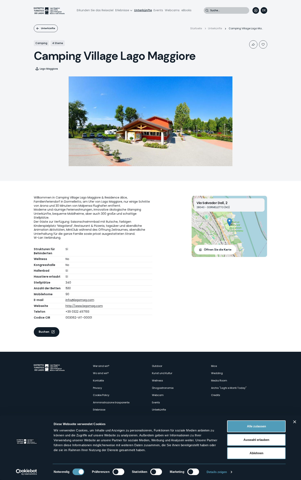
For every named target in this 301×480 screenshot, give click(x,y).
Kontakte (98, 380)
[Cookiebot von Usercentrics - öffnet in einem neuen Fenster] (26, 472)
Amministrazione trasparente (111, 402)
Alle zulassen (256, 426)
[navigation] (264, 10)
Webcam (158, 395)
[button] (229, 222)
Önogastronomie (162, 388)
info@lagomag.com (80, 300)
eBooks (186, 10)
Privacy (97, 388)
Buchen (44, 332)
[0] (263, 44)
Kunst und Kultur (162, 373)
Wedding (217, 373)
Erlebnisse (122, 10)
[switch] (118, 472)
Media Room (219, 380)
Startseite (196, 28)
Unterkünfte (143, 10)
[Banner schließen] (294, 421)
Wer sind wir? (101, 366)
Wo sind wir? (101, 373)
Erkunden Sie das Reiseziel (95, 10)
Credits (215, 395)
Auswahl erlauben (256, 439)
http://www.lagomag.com (84, 306)
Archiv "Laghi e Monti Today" (228, 388)
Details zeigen (217, 472)
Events (158, 10)
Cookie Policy (101, 395)
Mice (214, 366)
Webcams (172, 10)
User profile (255, 10)
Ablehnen (256, 453)
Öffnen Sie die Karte (217, 249)
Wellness (157, 380)
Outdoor (157, 366)
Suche (207, 10)
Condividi (253, 44)
